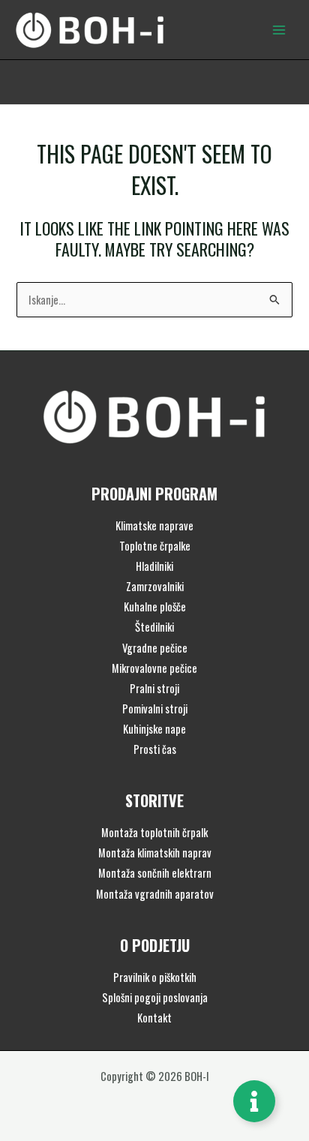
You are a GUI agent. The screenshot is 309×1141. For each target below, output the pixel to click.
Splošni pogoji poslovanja (155, 997)
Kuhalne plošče (155, 606)
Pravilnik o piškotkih (154, 977)
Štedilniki (154, 627)
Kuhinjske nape (154, 729)
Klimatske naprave (155, 525)
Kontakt (154, 1017)
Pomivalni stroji (155, 708)
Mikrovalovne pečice (154, 668)
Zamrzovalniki (155, 586)
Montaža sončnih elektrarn (155, 873)
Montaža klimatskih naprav (155, 852)
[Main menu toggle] (279, 29)
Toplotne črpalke (154, 546)
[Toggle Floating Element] (254, 1101)
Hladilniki (154, 566)
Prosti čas (155, 749)
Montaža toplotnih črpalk (154, 832)
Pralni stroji (154, 688)
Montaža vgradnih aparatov (155, 894)
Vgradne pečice (155, 648)
